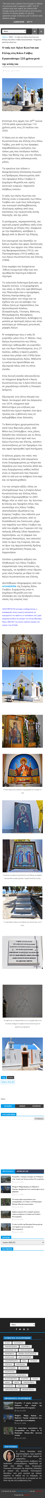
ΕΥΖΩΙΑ (34, 1361)
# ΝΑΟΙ (10, 1077)
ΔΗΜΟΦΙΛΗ (22, 1171)
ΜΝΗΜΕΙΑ (9, 1354)
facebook (36, 1106)
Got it (29, 22)
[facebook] (16, 1329)
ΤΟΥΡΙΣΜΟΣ (10, 1368)
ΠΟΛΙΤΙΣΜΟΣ (26, 1350)
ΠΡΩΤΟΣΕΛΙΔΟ (11, 1390)
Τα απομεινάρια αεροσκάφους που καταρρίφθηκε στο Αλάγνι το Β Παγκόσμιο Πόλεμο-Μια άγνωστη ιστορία (27, 1201)
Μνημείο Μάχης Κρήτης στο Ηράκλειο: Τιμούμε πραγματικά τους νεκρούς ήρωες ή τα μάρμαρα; (28, 1189)
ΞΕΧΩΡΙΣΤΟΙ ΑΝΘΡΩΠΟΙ (15, 1375)
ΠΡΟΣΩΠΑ (20, 1364)
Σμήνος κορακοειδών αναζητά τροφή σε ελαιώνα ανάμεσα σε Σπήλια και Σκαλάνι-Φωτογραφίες (26, 1214)
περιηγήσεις (28, 1390)
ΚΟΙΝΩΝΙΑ (18, 1343)
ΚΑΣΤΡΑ (24, 1379)
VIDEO (7, 1382)
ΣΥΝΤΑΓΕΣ (9, 1372)
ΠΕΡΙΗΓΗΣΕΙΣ (11, 1347)
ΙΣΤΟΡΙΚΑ (25, 1347)
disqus (22, 1106)
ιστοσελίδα (9, 586)
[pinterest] (24, 1329)
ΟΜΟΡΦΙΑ (22, 1386)
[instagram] (27, 1329)
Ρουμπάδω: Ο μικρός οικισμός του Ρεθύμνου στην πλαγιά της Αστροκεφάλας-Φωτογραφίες (28, 1405)
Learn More (19, 22)
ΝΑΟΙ (11, 37)
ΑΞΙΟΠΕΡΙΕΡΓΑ (11, 1361)
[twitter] (20, 1329)
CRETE (16, 1382)
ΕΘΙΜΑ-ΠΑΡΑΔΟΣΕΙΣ (27, 1354)
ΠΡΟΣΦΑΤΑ (8, 1171)
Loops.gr (27, 1495)
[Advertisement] (22, 1144)
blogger (8, 1106)
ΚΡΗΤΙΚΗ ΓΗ (10, 1350)
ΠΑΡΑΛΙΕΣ (9, 1357)
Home (4, 37)
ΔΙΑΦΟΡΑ (9, 1386)
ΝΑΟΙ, (18, 71)
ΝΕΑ (24, 1361)
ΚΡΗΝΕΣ (23, 1368)
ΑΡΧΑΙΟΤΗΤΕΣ (25, 1357)
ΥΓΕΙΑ (35, 1379)
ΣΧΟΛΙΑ (8, 1364)
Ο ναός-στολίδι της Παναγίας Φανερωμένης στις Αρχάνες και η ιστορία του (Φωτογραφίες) (27, 1226)
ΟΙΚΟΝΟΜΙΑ (29, 1382)
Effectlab (39, 1491)
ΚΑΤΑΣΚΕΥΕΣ (11, 1379)
